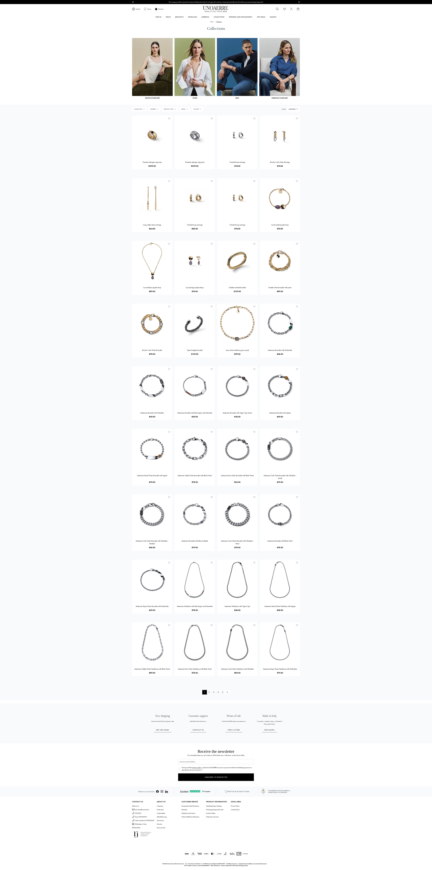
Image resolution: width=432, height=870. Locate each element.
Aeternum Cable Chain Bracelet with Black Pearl (195, 475)
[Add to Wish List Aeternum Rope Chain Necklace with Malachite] (297, 625)
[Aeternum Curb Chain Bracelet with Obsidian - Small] (280, 449)
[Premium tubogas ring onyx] (152, 135)
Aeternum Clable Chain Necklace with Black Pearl (152, 669)
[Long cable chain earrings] (152, 198)
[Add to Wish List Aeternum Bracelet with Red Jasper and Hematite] (212, 369)
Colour (196, 109)
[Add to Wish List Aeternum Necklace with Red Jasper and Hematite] (212, 563)
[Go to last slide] (133, 2)
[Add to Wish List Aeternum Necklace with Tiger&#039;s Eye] (254, 563)
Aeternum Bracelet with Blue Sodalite (195, 541)
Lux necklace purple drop (152, 287)
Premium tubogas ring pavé (194, 162)
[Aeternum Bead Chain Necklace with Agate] (280, 580)
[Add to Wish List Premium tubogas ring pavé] (212, 118)
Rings (168, 17)
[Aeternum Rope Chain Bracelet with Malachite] (152, 580)
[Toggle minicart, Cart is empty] (298, 9)
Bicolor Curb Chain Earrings (280, 162)
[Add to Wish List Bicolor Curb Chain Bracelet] (169, 306)
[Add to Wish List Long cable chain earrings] (169, 181)
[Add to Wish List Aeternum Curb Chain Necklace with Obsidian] (254, 625)
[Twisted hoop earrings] (237, 135)
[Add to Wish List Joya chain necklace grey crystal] (254, 306)
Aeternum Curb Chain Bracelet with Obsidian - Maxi (237, 542)
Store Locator (161, 828)
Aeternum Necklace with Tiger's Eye (237, 606)
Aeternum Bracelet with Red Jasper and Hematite (194, 413)
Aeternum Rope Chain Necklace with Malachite (280, 669)
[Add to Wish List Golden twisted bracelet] (254, 244)
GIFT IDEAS (261, 17)
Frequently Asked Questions (190, 806)
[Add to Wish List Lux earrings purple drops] (212, 244)
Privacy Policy (235, 806)
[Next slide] (299, 2)
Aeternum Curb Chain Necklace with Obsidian (237, 669)
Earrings (205, 17)
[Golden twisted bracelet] (237, 261)
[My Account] (291, 9)
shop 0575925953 (141, 817)
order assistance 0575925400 (144, 820)
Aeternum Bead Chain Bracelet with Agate (152, 475)
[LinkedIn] (166, 791)
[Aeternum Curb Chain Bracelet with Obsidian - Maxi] (237, 514)
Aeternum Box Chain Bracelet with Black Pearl (237, 475)
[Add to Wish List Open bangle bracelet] (212, 306)
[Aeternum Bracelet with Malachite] (280, 323)
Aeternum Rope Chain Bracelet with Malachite (152, 606)
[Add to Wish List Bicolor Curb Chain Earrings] (297, 118)
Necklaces (192, 17)
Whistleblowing (162, 817)
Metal (183, 109)
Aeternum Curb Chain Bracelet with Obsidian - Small (280, 476)
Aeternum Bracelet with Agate (280, 413)
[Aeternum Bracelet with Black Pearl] (280, 514)
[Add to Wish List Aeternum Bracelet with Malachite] (297, 306)
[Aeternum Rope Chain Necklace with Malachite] (280, 642)
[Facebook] (157, 791)
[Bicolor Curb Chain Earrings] (280, 135)
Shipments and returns (188, 813)
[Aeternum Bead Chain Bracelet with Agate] (152, 449)
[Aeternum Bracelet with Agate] (280, 386)
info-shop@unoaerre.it (142, 810)
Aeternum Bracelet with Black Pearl (279, 541)
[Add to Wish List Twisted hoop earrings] (254, 118)
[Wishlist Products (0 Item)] (284, 9)
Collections (219, 17)
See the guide (162, 730)
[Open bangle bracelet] (195, 323)
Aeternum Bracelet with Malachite (280, 350)
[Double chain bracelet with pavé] (280, 261)
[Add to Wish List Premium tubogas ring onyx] (169, 118)
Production (160, 810)
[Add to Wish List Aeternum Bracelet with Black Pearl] (297, 497)
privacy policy (196, 768)
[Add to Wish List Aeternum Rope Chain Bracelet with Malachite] (169, 563)
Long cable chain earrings (152, 225)
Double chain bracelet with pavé (279, 287)
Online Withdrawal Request (190, 817)
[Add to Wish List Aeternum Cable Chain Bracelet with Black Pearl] (212, 432)
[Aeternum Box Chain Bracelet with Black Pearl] (237, 449)
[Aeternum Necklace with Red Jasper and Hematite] (195, 580)
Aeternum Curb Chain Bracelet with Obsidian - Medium (152, 542)
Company (160, 806)
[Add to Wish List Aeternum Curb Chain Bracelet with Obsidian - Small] (297, 432)
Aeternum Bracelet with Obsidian (152, 413)
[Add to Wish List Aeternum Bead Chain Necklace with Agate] (297, 563)
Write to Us (135, 806)
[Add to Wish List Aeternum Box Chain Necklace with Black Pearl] (212, 625)
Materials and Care (212, 817)
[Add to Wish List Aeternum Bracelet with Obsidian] (169, 369)
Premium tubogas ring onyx (152, 162)
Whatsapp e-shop (140, 824)
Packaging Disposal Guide (214, 810)
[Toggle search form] (277, 9)
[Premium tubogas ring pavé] (195, 135)
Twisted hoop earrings (237, 162)
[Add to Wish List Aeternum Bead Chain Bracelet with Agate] (169, 432)
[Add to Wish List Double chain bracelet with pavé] (297, 244)
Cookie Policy (235, 810)
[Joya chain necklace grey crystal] (237, 323)
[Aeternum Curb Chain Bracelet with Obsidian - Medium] (152, 514)
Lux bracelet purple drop (280, 225)
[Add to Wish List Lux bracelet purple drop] (297, 181)
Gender (153, 109)
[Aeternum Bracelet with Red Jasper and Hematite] (195, 386)
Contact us (198, 730)
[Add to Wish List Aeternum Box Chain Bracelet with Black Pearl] (254, 432)
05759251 (138, 813)
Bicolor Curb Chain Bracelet (152, 350)
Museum (159, 824)
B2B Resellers (136, 828)
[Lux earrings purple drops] (195, 261)
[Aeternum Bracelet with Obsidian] (152, 386)
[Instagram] (162, 791)
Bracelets (179, 17)
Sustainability (161, 813)
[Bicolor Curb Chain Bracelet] (152, 323)
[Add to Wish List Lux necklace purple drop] (169, 244)
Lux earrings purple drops (195, 287)
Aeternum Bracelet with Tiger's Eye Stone (237, 413)
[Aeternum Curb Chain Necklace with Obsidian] (237, 642)
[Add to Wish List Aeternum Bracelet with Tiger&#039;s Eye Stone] (254, 369)
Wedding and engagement (240, 17)
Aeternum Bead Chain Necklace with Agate (279, 606)
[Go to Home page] (216, 9)
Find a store (234, 730)
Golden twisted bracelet (237, 287)
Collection (138, 109)
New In (158, 17)
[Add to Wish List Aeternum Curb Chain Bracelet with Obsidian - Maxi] (254, 497)
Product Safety (210, 813)
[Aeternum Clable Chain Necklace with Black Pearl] (152, 642)
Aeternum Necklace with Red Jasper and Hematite (195, 606)
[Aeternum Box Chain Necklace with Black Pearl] (195, 642)
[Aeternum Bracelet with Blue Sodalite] (195, 514)
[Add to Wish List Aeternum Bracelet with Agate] (297, 369)
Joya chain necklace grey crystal (237, 350)
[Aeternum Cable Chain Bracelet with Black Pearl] (195, 449)
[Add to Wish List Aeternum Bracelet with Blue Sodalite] (212, 497)
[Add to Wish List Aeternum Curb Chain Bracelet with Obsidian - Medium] (169, 497)
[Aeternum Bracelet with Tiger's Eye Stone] (237, 386)
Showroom (160, 820)
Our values (269, 730)
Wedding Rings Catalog (214, 806)
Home (211, 22)
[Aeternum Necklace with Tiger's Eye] (237, 580)
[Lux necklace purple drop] (152, 261)
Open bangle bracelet (195, 350)
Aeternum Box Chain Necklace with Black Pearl (195, 669)
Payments (184, 810)
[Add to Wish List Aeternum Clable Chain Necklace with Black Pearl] (169, 625)
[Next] (227, 692)
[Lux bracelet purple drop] (280, 198)
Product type (168, 109)
